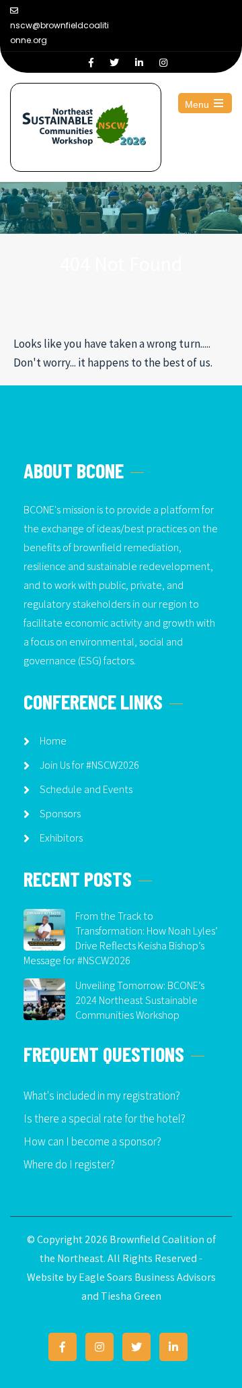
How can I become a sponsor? (92, 1141)
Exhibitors (61, 838)
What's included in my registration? (102, 1095)
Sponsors (60, 814)
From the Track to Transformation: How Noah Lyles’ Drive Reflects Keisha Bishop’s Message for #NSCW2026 (121, 938)
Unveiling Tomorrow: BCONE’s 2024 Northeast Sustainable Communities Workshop (139, 1000)
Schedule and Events (86, 789)
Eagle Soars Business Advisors (147, 1277)
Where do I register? (69, 1164)
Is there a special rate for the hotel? (105, 1118)
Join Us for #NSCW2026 (89, 765)
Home (53, 741)
